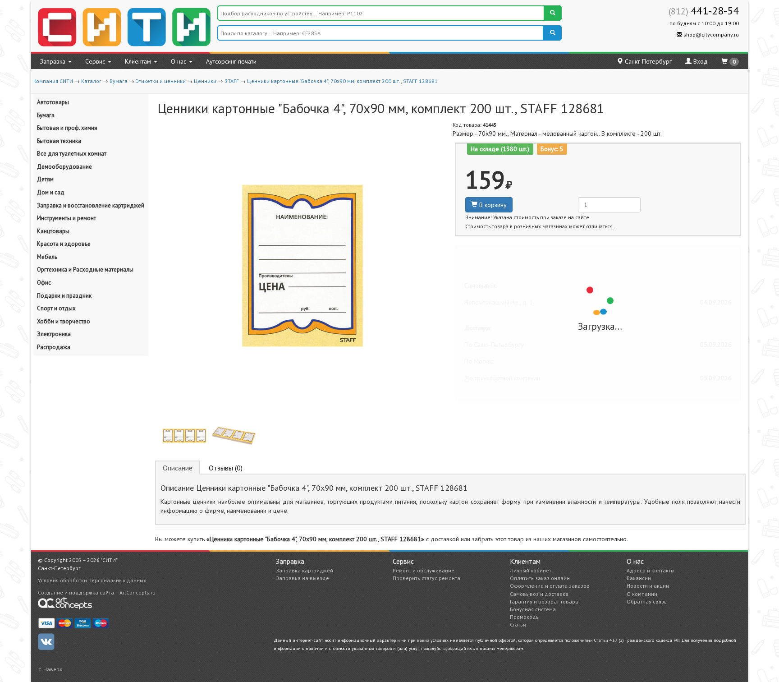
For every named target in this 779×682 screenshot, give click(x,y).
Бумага (119, 81)
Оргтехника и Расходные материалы (85, 269)
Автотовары (53, 102)
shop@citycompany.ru (710, 34)
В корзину (492, 205)
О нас (179, 61)
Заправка (53, 61)
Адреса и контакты (650, 570)
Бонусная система (533, 609)
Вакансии (639, 578)
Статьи (518, 624)
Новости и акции (648, 585)
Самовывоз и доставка (539, 593)
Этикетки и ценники (161, 81)
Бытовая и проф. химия (67, 128)
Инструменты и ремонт (66, 218)
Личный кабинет (530, 570)
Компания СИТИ (53, 81)
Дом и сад (50, 192)
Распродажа (53, 347)
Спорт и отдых (56, 308)
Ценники (205, 81)
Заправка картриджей (304, 570)
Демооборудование (64, 166)
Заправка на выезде (302, 578)
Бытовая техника (59, 141)
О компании (642, 593)
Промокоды (525, 616)
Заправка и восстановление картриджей (90, 205)
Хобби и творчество (63, 321)
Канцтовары (53, 231)
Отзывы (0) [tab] (226, 467)
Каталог (91, 81)
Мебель (47, 257)
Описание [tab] (177, 467)
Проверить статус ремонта (426, 578)
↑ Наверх (50, 669)
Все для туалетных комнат (71, 153)
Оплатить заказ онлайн (540, 578)
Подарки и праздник (64, 296)
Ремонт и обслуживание (423, 570)
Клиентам (139, 61)
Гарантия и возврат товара (544, 601)
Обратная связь (647, 601)
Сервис (96, 61)
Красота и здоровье (64, 244)
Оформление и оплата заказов (550, 585)
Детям (45, 179)
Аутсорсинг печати (231, 61)
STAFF (232, 81)
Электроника (54, 334)
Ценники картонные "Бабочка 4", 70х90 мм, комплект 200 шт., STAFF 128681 (342, 81)
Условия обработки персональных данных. (92, 580)
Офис (44, 282)
